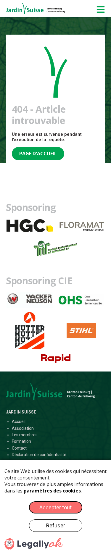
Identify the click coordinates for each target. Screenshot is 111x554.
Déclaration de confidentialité (39, 454)
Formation (21, 441)
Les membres (25, 434)
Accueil (18, 421)
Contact (19, 448)
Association (23, 428)
